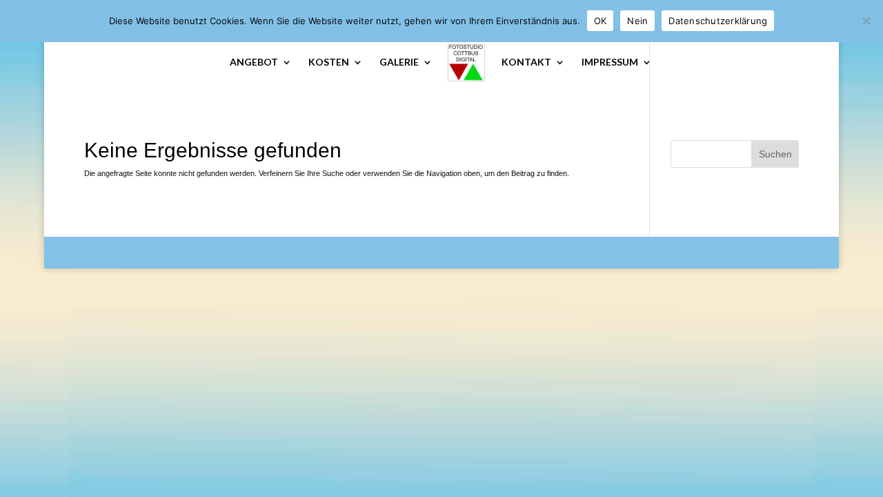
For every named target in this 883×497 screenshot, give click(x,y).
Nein (637, 20)
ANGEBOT (254, 62)
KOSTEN (328, 62)
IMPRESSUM (610, 62)
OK (600, 20)
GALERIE (399, 62)
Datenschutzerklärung (717, 20)
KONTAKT (526, 62)
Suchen (775, 153)
